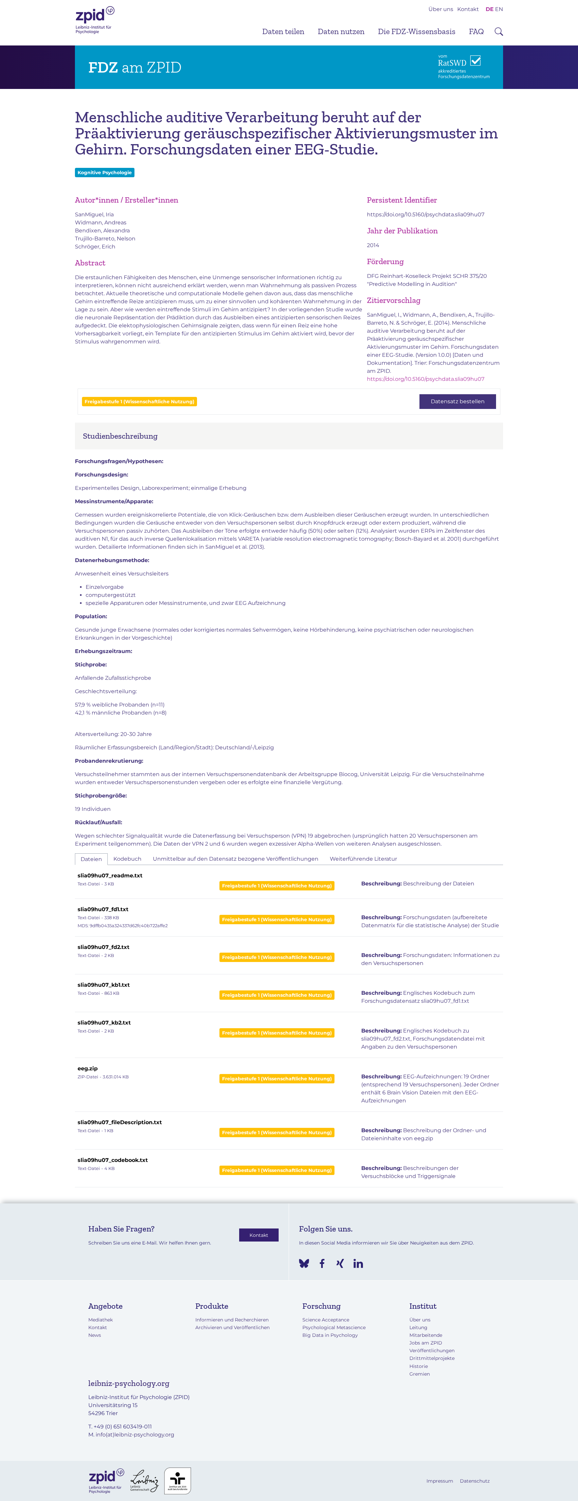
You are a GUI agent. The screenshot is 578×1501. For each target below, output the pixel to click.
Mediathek (100, 1320)
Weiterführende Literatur (363, 859)
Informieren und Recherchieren (232, 1320)
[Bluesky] (304, 1263)
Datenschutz (475, 1481)
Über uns (440, 9)
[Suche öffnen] (499, 31)
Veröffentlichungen (432, 1351)
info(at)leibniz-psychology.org (135, 1434)
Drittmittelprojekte (432, 1358)
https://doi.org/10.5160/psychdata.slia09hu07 (425, 214)
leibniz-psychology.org (129, 1383)
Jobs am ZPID (425, 1343)
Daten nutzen (341, 31)
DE (490, 9)
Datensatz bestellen (458, 401)
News (94, 1335)
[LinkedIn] (358, 1263)
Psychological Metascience (334, 1327)
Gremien (419, 1374)
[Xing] (340, 1263)
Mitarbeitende (425, 1335)
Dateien (91, 859)
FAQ (476, 31)
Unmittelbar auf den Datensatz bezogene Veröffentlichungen (235, 859)
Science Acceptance (325, 1320)
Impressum (439, 1481)
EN (499, 9)
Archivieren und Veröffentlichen (232, 1327)
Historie (418, 1366)
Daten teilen (283, 31)
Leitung (418, 1327)
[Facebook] (322, 1263)
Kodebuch (127, 859)
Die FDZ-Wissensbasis (417, 31)
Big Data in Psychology (330, 1335)
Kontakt (468, 9)
